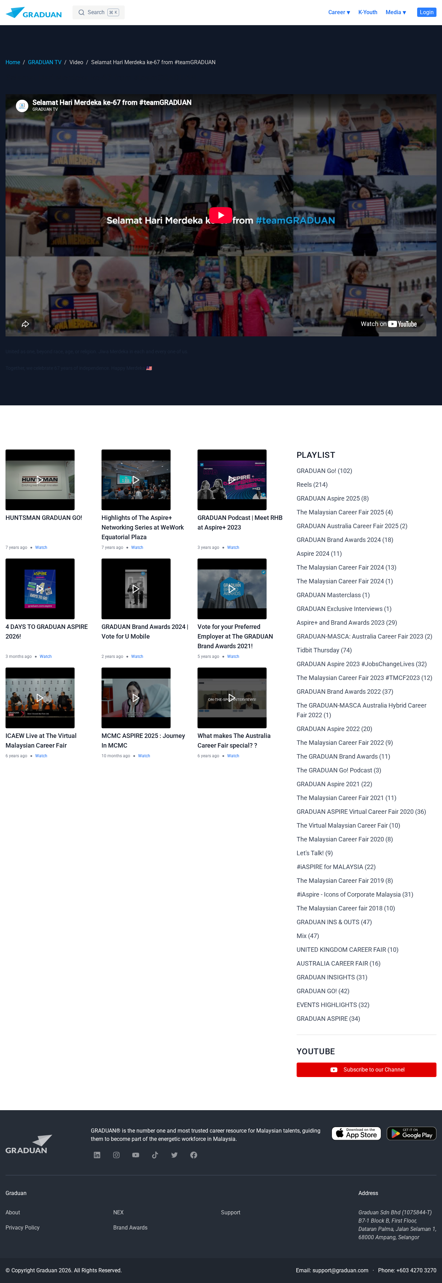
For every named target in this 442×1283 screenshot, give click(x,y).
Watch (41, 547)
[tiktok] (155, 1155)
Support (230, 1212)
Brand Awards (130, 1227)
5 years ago (208, 656)
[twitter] (174, 1155)
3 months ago (19, 656)
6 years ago (16, 755)
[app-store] (356, 1135)
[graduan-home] (33, 12)
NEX (118, 1212)
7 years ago (16, 547)
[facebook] (194, 1155)
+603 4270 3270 (416, 1270)
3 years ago (208, 547)
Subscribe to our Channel (374, 1069)
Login (427, 12)
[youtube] (135, 1155)
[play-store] (411, 1135)
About (13, 1212)
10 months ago (116, 755)
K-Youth (367, 12)
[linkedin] (97, 1155)
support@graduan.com (340, 1270)
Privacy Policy (23, 1227)
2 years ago (112, 656)
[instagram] (116, 1155)
